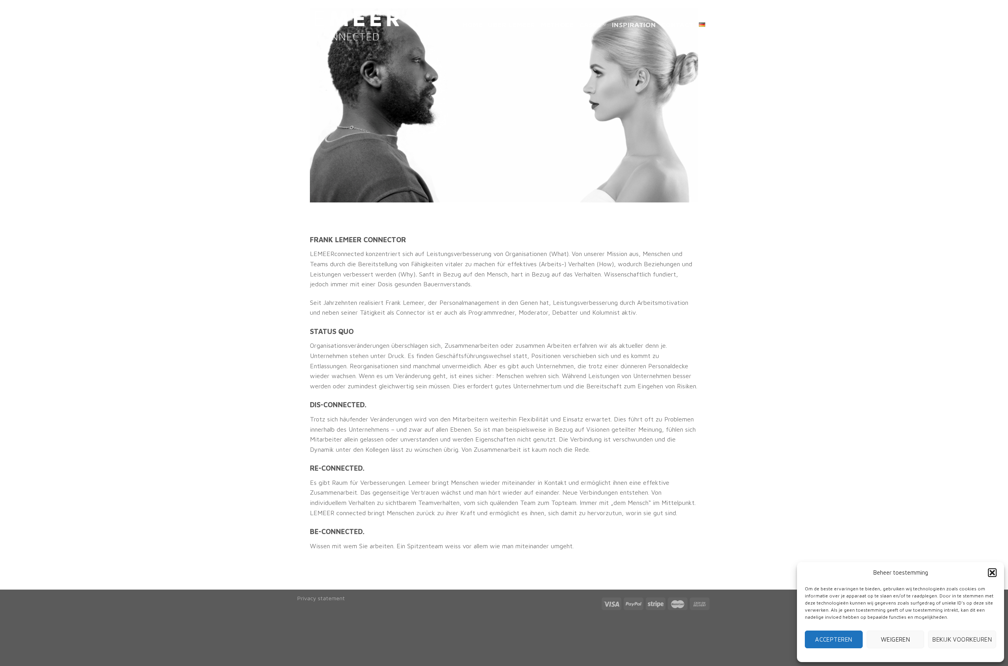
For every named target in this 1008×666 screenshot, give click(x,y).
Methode (557, 24)
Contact (677, 24)
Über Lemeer (511, 24)
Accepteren (833, 639)
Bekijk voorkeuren (962, 639)
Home (472, 24)
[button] (992, 573)
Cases (590, 24)
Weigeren (895, 639)
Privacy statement (321, 598)
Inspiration (634, 24)
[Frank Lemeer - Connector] (348, 25)
